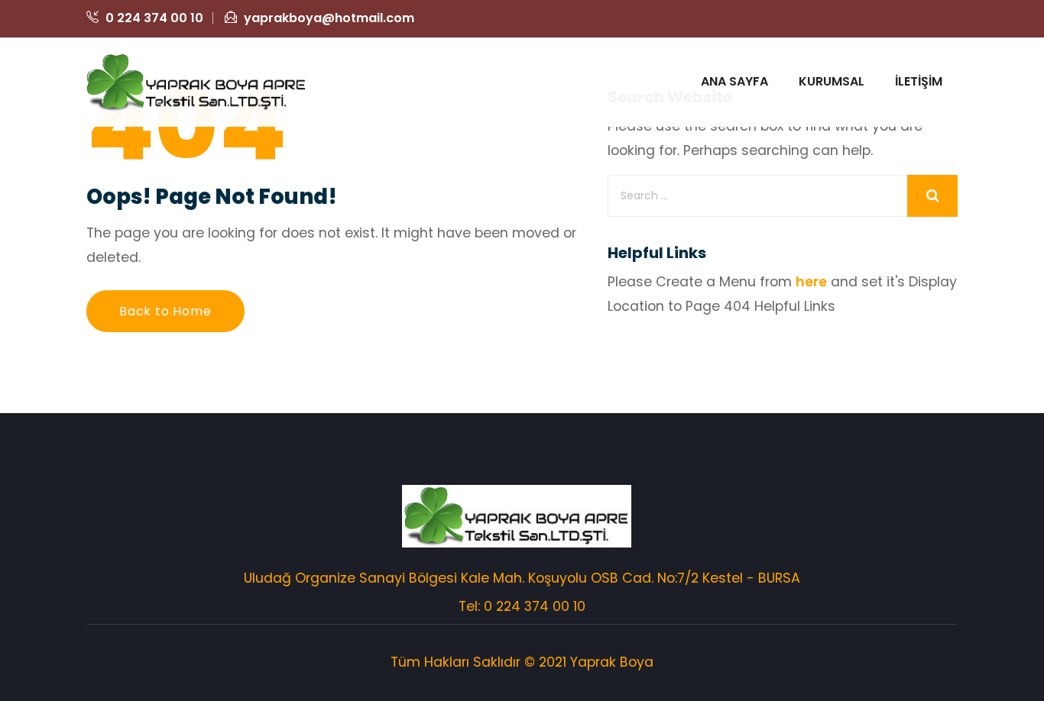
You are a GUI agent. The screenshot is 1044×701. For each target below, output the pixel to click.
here (811, 282)
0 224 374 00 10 (152, 18)
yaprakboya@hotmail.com (327, 18)
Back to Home (165, 311)
